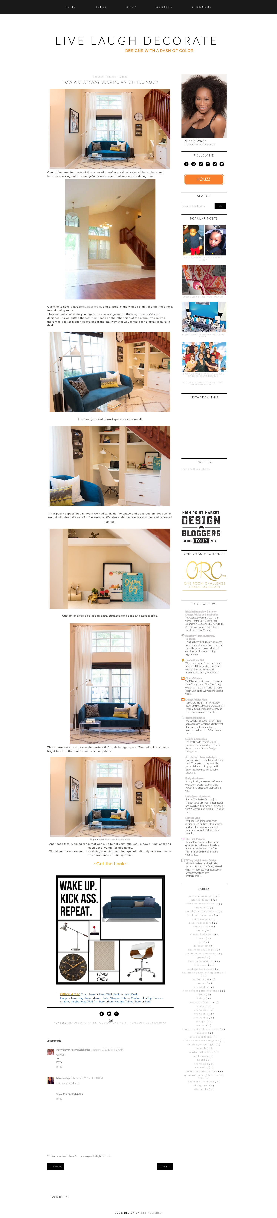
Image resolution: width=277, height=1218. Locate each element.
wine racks (201, 1089)
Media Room (202, 1055)
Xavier (200, 930)
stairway (159, 1022)
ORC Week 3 (201, 1013)
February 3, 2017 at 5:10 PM (87, 1078)
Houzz (201, 938)
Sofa (105, 998)
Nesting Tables (124, 1001)
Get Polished (151, 1213)
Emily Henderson (194, 778)
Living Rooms (200, 918)
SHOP (131, 6)
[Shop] (208, 164)
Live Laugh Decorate (137, 40)
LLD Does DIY (202, 945)
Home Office (140, 1022)
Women (201, 1025)
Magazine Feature (201, 1002)
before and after (83, 1022)
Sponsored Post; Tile (201, 961)
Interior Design (201, 899)
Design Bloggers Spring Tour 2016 (204, 972)
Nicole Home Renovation (201, 953)
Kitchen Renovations (200, 914)
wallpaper (201, 1032)
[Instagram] (193, 164)
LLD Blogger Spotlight (201, 1044)
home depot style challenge (201, 1028)
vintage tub (201, 1085)
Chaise (135, 998)
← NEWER (56, 1167)
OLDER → (165, 1167)
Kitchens (201, 907)
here (92, 994)
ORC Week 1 (201, 1009)
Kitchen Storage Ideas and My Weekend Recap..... (203, 383)
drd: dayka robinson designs (201, 757)
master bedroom (201, 934)
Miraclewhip (63, 1078)
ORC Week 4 (201, 1017)
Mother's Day (201, 979)
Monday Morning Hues (201, 911)
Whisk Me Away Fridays (201, 903)
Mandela (201, 1048)
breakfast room (90, 306)
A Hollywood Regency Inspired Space (203, 335)
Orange (201, 1021)
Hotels (201, 994)
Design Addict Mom (196, 699)
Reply (59, 1066)
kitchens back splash (201, 968)
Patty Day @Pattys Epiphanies (73, 1049)
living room (138, 314)
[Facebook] (186, 164)
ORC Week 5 (201, 1067)
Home (70, 6)
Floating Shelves (152, 998)
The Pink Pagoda (195, 838)
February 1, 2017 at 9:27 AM (107, 1049)
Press (201, 957)
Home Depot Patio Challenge (201, 990)
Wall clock (113, 994)
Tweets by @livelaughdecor (195, 468)
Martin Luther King (201, 1051)
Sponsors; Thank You (201, 1081)
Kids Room (201, 964)
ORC (201, 941)
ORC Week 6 (201, 986)
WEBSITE (164, 6)
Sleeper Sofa (118, 998)
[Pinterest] (200, 164)
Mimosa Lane (192, 817)
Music (201, 1006)
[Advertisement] (205, 1120)
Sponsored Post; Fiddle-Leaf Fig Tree (204, 1076)
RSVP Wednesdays (200, 922)
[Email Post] (110, 1020)
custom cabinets (113, 1022)
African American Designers (201, 1040)
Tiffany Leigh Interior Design (201, 860)
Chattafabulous (193, 678)
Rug (81, 998)
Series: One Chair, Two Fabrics (203, 297)
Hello (101, 6)
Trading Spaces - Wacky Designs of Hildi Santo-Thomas (203, 375)
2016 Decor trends (202, 1036)
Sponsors (202, 6)
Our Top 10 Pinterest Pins (201, 1071)
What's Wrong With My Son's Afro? (203, 258)
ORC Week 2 (201, 1063)
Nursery (201, 982)
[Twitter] (215, 164)
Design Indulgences (196, 738)
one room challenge (201, 949)
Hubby (201, 998)
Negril (201, 1059)
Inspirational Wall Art (84, 1001)
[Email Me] (222, 164)
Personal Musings (201, 895)
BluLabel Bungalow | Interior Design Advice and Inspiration (201, 613)
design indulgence (195, 717)
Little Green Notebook (197, 796)
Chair (84, 994)
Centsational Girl (194, 660)
